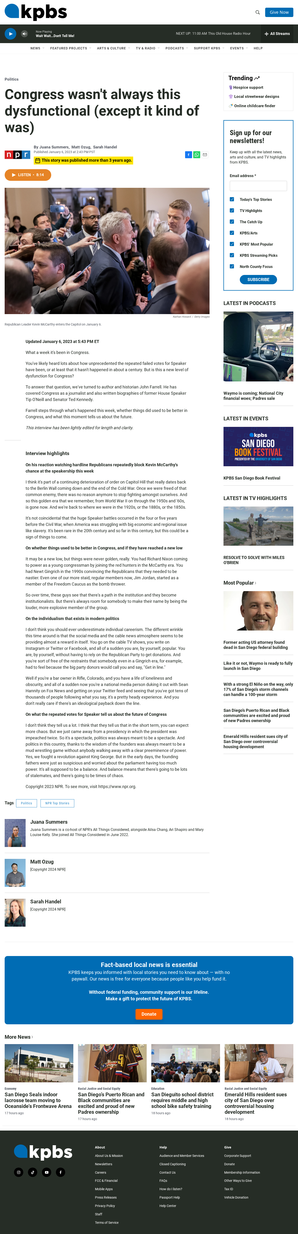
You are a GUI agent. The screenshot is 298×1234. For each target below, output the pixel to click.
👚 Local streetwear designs (253, 96)
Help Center (167, 1206)
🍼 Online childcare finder (251, 105)
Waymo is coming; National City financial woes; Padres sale (253, 396)
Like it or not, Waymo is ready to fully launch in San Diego (258, 666)
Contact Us (167, 1172)
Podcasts (175, 48)
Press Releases (106, 1197)
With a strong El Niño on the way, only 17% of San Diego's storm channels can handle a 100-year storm (258, 689)
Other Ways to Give (238, 1181)
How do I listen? (170, 1189)
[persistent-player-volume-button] (24, 34)
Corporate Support (237, 1156)
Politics (12, 79)
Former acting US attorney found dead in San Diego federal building (256, 645)
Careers (100, 1172)
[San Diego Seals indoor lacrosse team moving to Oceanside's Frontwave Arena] (39, 1063)
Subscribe (258, 279)
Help (258, 48)
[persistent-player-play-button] (10, 34)
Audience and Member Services (181, 1156)
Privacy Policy (105, 1206)
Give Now (279, 12)
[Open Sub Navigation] (44, 48)
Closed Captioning (172, 1164)
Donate (149, 1014)
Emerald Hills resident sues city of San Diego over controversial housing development (256, 741)
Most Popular (239, 583)
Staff (98, 1214)
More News (17, 1037)
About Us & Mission (109, 1156)
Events (237, 48)
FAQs (163, 1181)
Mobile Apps (104, 1189)
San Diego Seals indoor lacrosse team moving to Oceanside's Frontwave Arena (38, 1100)
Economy (10, 1088)
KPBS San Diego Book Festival (252, 478)
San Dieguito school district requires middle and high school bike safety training (182, 1100)
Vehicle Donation (236, 1197)
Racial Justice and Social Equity (99, 1088)
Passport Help (169, 1197)
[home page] (36, 12)
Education (157, 1088)
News (35, 48)
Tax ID (228, 1189)
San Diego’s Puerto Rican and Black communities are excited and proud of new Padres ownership (257, 715)
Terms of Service (107, 1222)
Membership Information (242, 1172)
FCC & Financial (106, 1181)
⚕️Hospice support (245, 87)
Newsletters (103, 1164)
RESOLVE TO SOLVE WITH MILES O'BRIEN (254, 560)
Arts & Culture (111, 48)
